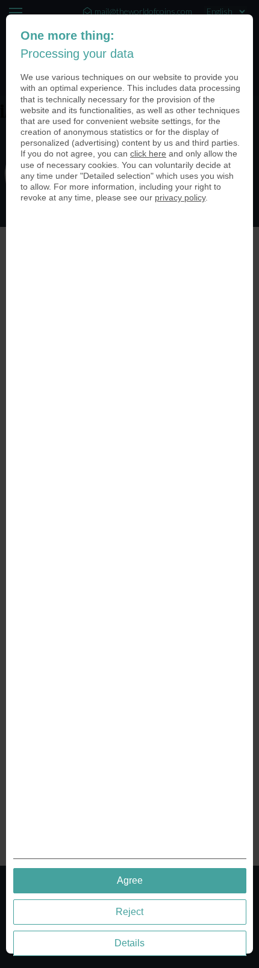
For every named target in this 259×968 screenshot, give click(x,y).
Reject (129, 912)
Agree (130, 880)
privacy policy (180, 197)
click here (148, 153)
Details (129, 943)
